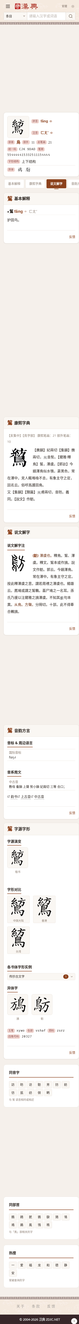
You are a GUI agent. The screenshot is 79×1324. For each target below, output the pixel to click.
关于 (20, 1306)
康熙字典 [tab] (35, 183)
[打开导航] (8, 6)
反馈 (72, 237)
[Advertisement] (39, 65)
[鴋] (19, 169)
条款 (36, 1306)
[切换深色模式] (72, 6)
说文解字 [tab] (56, 183)
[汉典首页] (26, 6)
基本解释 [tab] (14, 183)
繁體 (64, 6)
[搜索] (70, 16)
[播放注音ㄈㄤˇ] (52, 133)
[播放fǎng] (51, 121)
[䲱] (28, 169)
